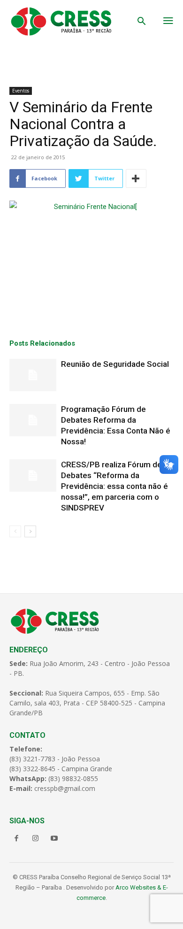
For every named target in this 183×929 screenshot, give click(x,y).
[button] (142, 22)
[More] (136, 178)
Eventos (20, 90)
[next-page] (30, 531)
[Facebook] (16, 839)
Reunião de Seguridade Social (115, 364)
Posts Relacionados (42, 343)
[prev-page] (15, 531)
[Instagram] (35, 839)
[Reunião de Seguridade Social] (32, 375)
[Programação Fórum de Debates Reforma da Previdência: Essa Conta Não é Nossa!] (32, 420)
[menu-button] (168, 21)
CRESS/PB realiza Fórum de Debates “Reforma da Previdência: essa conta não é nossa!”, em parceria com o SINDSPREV (114, 486)
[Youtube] (54, 839)
